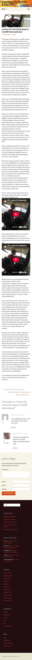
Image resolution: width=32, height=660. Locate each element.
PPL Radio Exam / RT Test (10, 522)
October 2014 (7, 573)
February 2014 (7, 589)
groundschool (7, 615)
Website (4, 489)
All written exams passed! (10, 529)
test (5, 623)
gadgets (6, 612)
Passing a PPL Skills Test (10, 516)
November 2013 (8, 598)
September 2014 (8, 576)
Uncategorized (7, 626)
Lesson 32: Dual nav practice (13, 389)
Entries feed (7, 640)
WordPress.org (8, 645)
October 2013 (7, 600)
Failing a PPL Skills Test (10, 519)
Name (4, 482)
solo (15, 34)
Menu (3, 9)
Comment (5, 469)
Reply (14, 427)
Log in (5, 637)
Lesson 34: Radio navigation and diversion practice (19, 393)
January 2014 (7, 592)
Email (4, 485)
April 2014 (6, 584)
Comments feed (8, 643)
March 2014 (7, 587)
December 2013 (8, 595)
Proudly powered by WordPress (10, 656)
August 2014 (7, 578)
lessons (6, 617)
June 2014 (6, 581)
